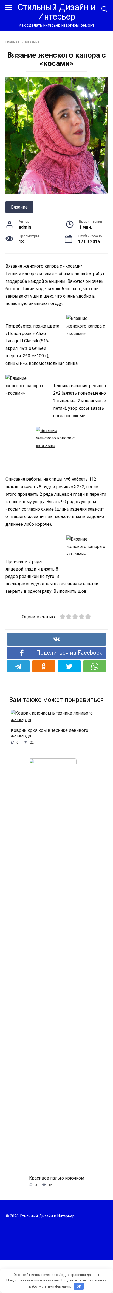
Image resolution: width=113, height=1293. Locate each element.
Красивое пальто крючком (56, 1177)
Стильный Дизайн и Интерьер (56, 12)
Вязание (19, 207)
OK (79, 1286)
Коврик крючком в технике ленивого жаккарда (49, 732)
